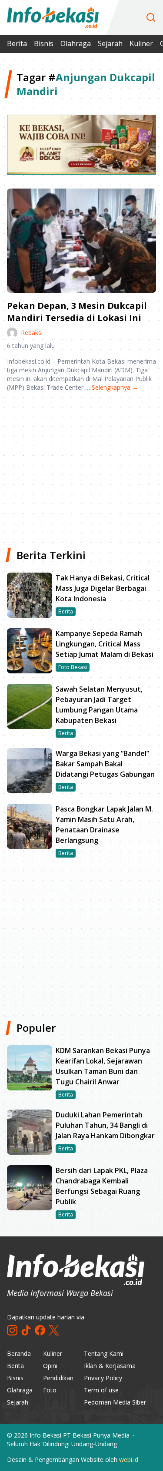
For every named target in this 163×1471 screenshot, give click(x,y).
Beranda (19, 1353)
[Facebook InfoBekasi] (40, 1330)
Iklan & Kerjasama (110, 1366)
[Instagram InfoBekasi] (12, 1330)
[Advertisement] (81, 466)
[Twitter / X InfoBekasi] (54, 1330)
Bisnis (43, 43)
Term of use (101, 1390)
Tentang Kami (103, 1353)
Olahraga (75, 43)
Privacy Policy (103, 1378)
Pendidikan (58, 1378)
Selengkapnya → (115, 387)
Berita (17, 43)
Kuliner (141, 43)
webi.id (128, 1459)
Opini (50, 1366)
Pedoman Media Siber (115, 1402)
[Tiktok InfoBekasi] (26, 1330)
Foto (50, 1390)
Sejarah (110, 43)
